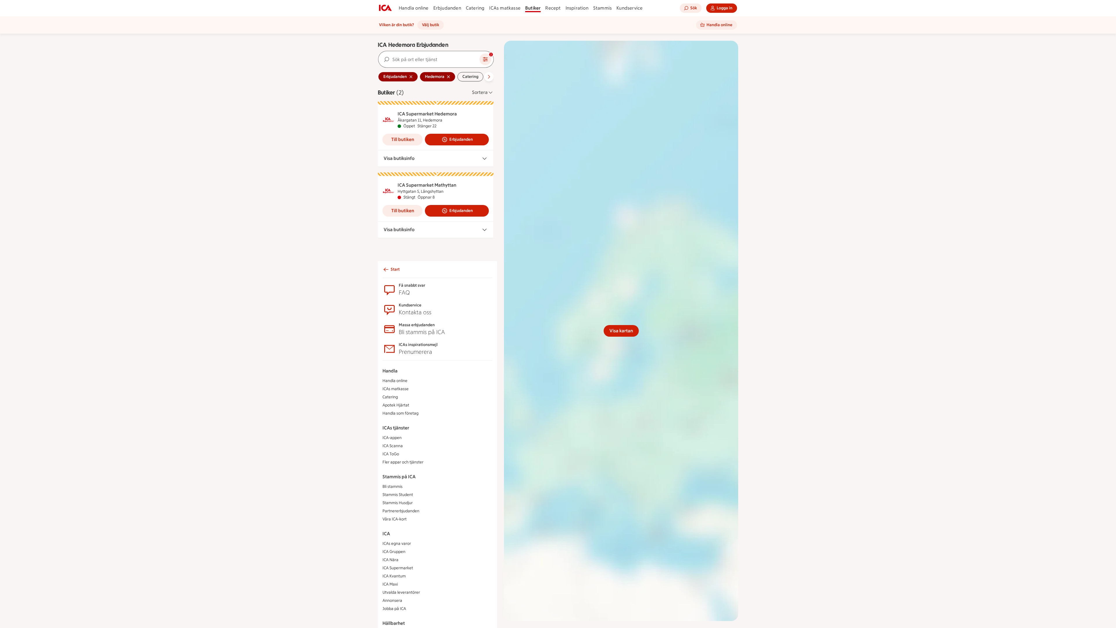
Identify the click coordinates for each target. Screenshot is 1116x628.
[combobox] (429, 59)
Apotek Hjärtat (395, 405)
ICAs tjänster (395, 428)
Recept (553, 8)
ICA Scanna (392, 445)
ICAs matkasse (505, 8)
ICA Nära (390, 559)
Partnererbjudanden (400, 511)
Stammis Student (397, 494)
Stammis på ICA (399, 476)
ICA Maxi (390, 584)
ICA (386, 533)
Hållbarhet (393, 623)
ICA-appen (392, 437)
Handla (390, 371)
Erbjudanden (447, 8)
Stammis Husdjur (397, 502)
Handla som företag (400, 413)
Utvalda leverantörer (401, 592)
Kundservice (629, 8)
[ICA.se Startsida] (385, 8)
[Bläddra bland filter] (488, 76)
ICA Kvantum (394, 576)
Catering (475, 8)
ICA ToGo (390, 454)
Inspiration (577, 8)
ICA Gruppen (393, 551)
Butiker (533, 8)
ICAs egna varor (396, 543)
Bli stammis (392, 486)
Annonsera (392, 600)
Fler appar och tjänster (402, 462)
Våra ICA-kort (394, 519)
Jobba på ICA (394, 608)
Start (395, 269)
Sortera (480, 92)
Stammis (602, 8)
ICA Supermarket (397, 567)
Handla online (414, 8)
